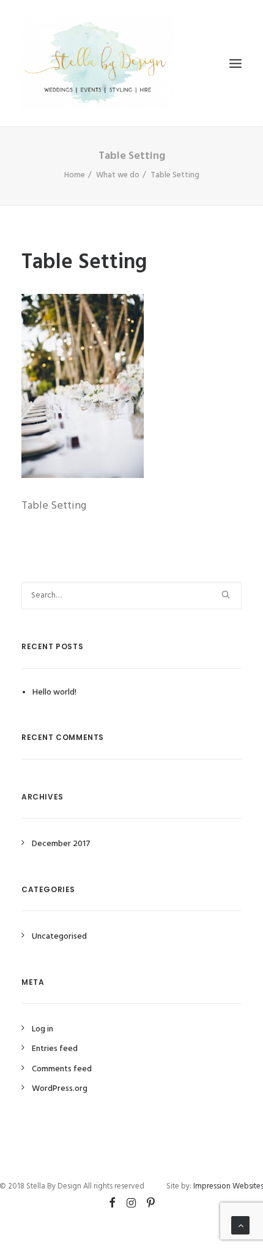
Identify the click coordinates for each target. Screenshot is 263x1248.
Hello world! (54, 692)
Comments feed (62, 1069)
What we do (117, 175)
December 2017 (61, 844)
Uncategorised (59, 937)
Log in (42, 1029)
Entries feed (55, 1049)
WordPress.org (59, 1089)
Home (74, 175)
